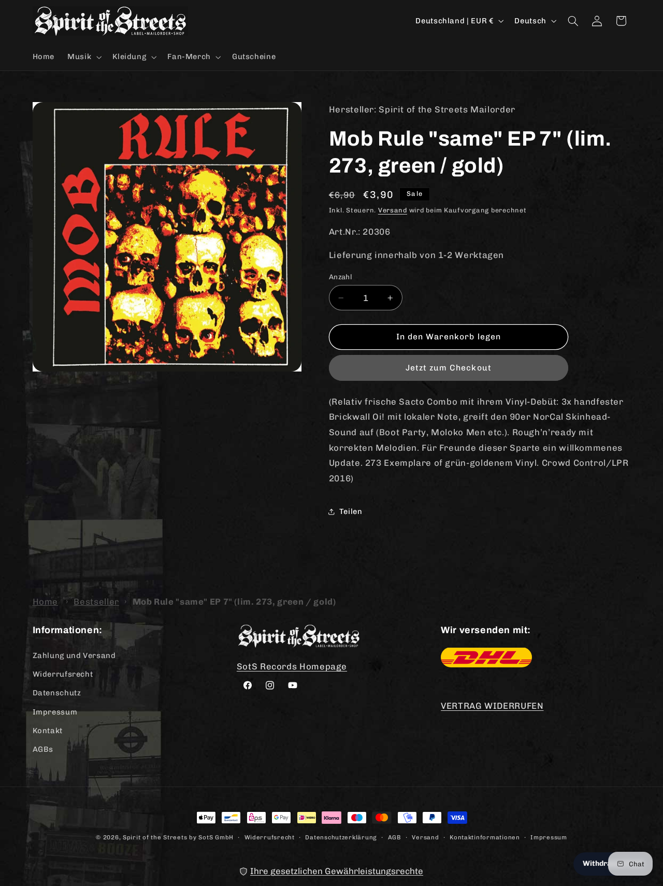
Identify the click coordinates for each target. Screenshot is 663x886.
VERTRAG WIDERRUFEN (492, 706)
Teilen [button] (351, 511)
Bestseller (96, 601)
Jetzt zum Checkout (449, 368)
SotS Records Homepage (292, 666)
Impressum (55, 711)
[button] (83, 57)
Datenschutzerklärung (341, 836)
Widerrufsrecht (63, 673)
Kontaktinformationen (485, 836)
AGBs (43, 749)
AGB (394, 836)
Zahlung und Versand (74, 655)
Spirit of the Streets (155, 837)
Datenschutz (57, 692)
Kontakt (48, 730)
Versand (392, 210)
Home (46, 601)
